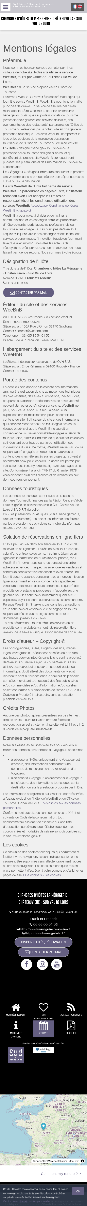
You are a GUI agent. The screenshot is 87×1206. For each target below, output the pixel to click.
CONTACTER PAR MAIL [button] (31, 292)
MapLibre (74, 1161)
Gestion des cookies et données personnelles (26, 1201)
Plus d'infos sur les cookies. (42, 875)
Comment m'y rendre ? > (61, 1174)
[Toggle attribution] (82, 1161)
